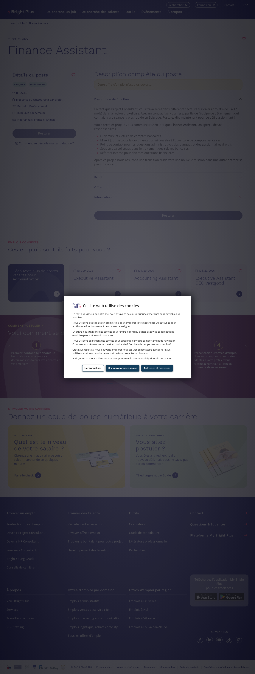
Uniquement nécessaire (122, 368)
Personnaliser (93, 368)
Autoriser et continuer (157, 368)
